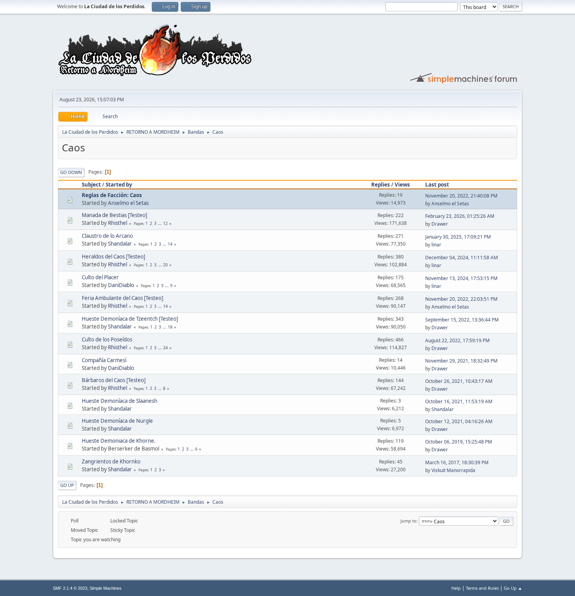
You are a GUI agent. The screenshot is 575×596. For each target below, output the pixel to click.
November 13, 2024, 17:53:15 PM (461, 278)
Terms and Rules (482, 588)
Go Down (71, 172)
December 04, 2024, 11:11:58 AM (461, 257)
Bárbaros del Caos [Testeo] (114, 380)
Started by (119, 184)
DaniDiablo (121, 285)
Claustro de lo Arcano (107, 235)
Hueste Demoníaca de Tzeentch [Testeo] (130, 318)
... (160, 223)
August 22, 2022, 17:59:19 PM (457, 340)
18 (170, 327)
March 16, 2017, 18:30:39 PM (457, 462)
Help (456, 588)
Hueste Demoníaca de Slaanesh (119, 400)
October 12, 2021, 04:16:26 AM (458, 421)
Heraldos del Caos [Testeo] (113, 256)
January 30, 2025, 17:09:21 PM (458, 236)
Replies (380, 184)
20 (165, 264)
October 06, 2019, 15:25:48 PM (458, 441)
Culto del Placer (100, 277)
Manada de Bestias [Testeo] (114, 215)
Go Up (67, 485)
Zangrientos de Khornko (111, 461)
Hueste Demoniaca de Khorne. (119, 440)
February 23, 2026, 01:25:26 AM (459, 216)
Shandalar (120, 243)
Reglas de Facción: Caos (112, 195)
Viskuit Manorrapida (453, 470)
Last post (437, 184)
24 (165, 347)
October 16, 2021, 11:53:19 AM (458, 401)
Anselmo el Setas (128, 202)
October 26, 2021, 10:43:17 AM (458, 381)
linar (436, 244)
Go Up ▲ (513, 588)
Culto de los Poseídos (107, 339)
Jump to (409, 521)
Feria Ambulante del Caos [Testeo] (122, 298)
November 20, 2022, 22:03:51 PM (461, 299)
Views (402, 184)
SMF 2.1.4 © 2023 (70, 588)
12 (165, 223)
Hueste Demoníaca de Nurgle (117, 420)
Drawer (439, 224)
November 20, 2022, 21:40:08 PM (461, 195)
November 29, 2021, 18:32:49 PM (461, 360)
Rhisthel (117, 222)
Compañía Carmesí (104, 360)
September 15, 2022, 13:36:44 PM (462, 319)
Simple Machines (106, 588)
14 (170, 244)
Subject (91, 184)
